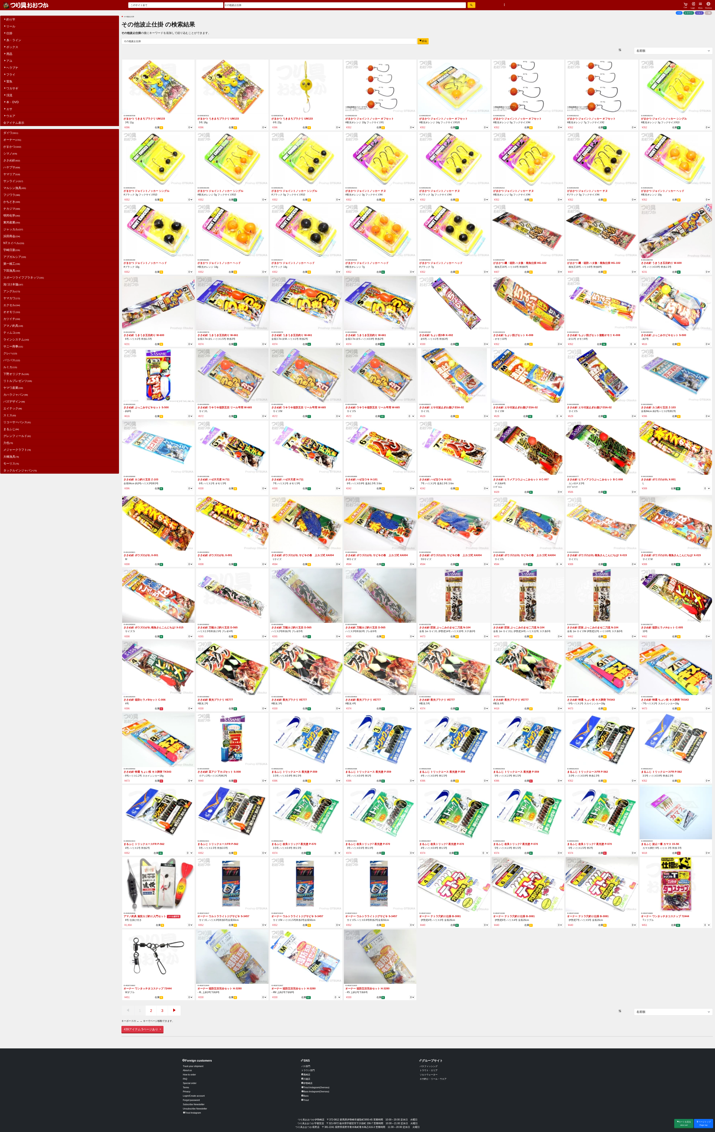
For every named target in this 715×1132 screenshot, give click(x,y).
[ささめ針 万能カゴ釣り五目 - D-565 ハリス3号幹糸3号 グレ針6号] (380, 595)
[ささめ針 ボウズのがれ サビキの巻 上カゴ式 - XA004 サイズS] (528, 523)
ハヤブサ (11, 167)
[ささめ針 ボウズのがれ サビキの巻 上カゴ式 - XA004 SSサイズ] (454, 523)
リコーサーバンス (17, 422)
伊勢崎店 (308, 1083)
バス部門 (305, 1066)
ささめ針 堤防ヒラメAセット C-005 (662, 627)
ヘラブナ (12, 67)
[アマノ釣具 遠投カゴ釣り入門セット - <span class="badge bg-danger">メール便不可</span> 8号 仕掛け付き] (158, 884)
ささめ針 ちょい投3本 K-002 (436, 335)
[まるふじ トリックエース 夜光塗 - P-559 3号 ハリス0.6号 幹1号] (380, 739)
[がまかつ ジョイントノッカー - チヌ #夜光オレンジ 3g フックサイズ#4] (380, 158)
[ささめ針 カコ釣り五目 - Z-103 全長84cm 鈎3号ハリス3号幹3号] (158, 447)
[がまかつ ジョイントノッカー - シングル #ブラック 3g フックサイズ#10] (158, 158)
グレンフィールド (17, 436)
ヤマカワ (11, 298)
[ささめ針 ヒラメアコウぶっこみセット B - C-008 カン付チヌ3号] (602, 447)
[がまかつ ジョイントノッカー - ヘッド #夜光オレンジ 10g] (676, 158)
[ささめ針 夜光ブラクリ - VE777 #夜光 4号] (380, 667)
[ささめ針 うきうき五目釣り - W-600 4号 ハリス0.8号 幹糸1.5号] (676, 231)
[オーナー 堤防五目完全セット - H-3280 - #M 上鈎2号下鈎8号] (306, 956)
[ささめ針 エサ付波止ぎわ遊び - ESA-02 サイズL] (454, 375)
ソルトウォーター (429, 1074)
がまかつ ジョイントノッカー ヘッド (662, 191)
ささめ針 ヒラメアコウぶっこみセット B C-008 (595, 479)
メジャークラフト (17, 449)
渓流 (9, 95)
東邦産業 (11, 222)
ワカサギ (12, 88)
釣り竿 (10, 19)
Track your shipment (193, 1066)
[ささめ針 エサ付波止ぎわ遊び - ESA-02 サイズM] (528, 375)
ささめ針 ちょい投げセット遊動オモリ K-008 (593, 335)
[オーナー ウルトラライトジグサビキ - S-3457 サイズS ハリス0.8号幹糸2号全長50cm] (380, 884)
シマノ (10, 153)
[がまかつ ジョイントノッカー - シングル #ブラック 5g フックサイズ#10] (306, 158)
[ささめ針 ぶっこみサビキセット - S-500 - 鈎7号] (676, 303)
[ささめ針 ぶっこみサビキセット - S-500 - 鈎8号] (158, 375)
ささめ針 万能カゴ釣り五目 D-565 (218, 627)
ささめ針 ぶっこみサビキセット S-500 (663, 335)
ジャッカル (13, 229)
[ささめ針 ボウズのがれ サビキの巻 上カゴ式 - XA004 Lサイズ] (306, 523)
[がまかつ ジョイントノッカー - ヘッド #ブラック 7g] (454, 231)
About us (187, 1070)
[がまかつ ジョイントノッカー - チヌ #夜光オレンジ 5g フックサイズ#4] (528, 158)
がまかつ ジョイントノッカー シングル (664, 118)
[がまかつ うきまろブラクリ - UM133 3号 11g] (158, 86)
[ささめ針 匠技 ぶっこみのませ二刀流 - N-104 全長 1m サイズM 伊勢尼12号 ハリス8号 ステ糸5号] (602, 595)
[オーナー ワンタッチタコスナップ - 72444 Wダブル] (158, 956)
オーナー (12, 139)
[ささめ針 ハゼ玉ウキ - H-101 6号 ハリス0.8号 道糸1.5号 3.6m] (380, 447)
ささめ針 (11, 160)
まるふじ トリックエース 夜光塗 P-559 (294, 771)
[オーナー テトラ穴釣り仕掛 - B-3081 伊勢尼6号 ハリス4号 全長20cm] (528, 884)
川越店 (307, 1079)
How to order (189, 1074)
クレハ (10, 353)
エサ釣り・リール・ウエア (433, 1079)
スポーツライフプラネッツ (23, 277)
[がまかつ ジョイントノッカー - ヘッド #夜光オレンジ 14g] (232, 231)
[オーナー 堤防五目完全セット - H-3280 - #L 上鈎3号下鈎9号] (232, 956)
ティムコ (11, 332)
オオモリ (11, 312)
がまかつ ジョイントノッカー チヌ (365, 191)
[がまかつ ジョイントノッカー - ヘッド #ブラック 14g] (306, 231)
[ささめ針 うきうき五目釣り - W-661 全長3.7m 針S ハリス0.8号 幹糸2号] (380, 303)
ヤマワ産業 (13, 387)
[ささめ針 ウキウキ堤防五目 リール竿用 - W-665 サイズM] (306, 375)
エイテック (12, 408)
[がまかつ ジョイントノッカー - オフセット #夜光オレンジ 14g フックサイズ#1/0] (454, 86)
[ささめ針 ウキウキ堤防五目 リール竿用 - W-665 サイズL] (232, 375)
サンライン (13, 181)
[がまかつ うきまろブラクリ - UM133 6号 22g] (306, 86)
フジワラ (11, 194)
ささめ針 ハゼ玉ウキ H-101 (361, 479)
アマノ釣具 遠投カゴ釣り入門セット (151, 916)
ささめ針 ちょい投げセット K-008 (513, 335)
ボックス (12, 47)
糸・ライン (13, 40)
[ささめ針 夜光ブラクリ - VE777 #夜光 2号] (232, 667)
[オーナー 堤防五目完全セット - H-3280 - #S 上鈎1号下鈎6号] (380, 956)
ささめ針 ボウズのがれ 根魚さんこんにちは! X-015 (597, 555)
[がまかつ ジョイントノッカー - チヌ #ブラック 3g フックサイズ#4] (454, 158)
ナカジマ (11, 208)
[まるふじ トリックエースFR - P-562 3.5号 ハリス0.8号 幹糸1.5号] (676, 739)
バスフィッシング (429, 1066)
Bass (306, 1096)
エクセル (11, 305)
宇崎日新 (11, 250)
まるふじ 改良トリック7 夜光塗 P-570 (293, 844)
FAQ (185, 1079)
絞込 (424, 40)
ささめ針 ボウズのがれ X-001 (658, 479)
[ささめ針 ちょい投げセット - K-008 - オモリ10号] (528, 303)
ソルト (699, 13)
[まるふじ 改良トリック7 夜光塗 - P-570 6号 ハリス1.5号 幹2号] (602, 812)
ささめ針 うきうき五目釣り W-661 (218, 335)
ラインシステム (16, 339)
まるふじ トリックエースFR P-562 (587, 771)
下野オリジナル (16, 374)
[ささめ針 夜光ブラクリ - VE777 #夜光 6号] (528, 667)
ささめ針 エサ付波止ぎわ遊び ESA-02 (441, 407)
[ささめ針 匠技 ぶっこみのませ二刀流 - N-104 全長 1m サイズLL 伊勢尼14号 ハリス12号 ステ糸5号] (528, 595)
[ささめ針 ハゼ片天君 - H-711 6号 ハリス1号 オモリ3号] (232, 447)
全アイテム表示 (13, 122)
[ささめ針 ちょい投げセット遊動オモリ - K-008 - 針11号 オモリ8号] (602, 303)
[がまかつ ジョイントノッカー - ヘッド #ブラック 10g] (158, 231)
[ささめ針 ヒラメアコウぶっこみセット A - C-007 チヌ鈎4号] (528, 447)
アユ (9, 60)
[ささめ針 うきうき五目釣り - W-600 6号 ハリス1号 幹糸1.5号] (158, 303)
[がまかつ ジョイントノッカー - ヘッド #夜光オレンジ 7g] (380, 231)
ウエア (10, 115)
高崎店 (307, 1074)
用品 (9, 53)
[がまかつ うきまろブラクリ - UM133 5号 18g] (232, 86)
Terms (186, 1087)
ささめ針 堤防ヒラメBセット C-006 (145, 699)
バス (679, 13)
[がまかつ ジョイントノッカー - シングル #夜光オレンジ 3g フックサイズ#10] (676, 86)
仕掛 (9, 33)
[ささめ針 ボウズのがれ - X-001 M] (158, 523)
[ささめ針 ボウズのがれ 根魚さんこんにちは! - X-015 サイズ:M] (676, 523)
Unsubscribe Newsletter (195, 1108)
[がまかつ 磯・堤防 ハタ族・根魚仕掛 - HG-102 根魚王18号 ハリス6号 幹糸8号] (602, 231)
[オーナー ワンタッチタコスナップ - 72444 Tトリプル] (676, 884)
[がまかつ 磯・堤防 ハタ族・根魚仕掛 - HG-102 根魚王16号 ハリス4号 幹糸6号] (528, 231)
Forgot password (191, 1100)
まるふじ (11, 429)
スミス (9, 415)
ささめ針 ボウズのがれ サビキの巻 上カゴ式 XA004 (302, 555)
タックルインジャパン (20, 470)
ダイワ (10, 132)
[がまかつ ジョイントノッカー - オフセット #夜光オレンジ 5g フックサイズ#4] (528, 86)
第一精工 (11, 263)
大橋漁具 (11, 456)
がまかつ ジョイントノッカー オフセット (369, 118)
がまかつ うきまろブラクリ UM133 (144, 118)
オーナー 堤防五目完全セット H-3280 (220, 988)
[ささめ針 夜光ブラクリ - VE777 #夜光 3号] (306, 667)
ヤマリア (11, 174)
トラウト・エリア (429, 1070)
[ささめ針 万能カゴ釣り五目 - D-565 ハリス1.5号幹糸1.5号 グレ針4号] (232, 595)
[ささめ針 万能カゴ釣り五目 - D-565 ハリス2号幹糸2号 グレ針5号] (306, 595)
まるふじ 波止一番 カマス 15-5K (660, 844)
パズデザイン (14, 401)
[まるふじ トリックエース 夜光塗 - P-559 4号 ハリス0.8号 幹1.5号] (454, 739)
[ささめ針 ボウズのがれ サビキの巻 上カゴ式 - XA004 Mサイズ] (380, 523)
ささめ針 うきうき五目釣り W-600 (661, 263)
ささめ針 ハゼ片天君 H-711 (214, 479)
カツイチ (11, 318)
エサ (9, 109)
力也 (8, 442)
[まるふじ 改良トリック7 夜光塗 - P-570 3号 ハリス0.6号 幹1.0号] (380, 812)
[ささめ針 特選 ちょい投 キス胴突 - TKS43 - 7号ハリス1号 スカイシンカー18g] (676, 667)
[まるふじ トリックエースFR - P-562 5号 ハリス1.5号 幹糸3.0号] (232, 812)
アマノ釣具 (13, 325)
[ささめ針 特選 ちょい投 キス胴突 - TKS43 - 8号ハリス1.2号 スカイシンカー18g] (158, 739)
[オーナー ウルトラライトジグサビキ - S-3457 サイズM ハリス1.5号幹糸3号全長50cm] (306, 884)
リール (10, 26)
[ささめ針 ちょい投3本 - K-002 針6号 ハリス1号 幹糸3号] (454, 303)
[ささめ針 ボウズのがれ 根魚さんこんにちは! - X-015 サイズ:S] (158, 595)
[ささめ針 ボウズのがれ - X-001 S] (232, 523)
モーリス (11, 463)
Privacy (186, 1091)
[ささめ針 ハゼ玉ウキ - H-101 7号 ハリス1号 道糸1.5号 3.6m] (454, 447)
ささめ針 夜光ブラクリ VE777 (215, 699)
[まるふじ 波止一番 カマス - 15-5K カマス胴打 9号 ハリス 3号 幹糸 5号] (676, 812)
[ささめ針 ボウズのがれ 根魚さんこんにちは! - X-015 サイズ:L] (602, 523)
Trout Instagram (193, 1113)
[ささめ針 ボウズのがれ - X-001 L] (676, 447)
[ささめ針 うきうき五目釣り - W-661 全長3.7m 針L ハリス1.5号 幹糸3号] (232, 303)
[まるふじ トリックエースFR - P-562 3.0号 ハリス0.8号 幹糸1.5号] (602, 739)
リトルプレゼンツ (17, 380)
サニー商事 (13, 346)
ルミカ (10, 367)
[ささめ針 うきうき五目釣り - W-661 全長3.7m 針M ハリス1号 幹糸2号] (306, 303)
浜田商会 (11, 236)
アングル (11, 291)
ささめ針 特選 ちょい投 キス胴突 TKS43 (591, 699)
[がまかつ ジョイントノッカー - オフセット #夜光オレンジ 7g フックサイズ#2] (602, 86)
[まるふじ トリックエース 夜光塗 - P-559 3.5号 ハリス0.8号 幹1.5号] (306, 739)
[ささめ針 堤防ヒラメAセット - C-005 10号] (676, 595)
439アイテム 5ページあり (141, 1029)
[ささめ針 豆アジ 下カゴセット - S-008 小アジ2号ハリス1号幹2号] (232, 739)
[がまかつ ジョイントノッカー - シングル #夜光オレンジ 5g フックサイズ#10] (232, 158)
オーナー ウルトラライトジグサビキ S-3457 (223, 916)
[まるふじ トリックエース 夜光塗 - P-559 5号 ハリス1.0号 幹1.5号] (528, 739)
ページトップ (704, 1123)
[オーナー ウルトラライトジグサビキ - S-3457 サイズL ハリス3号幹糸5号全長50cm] (232, 884)
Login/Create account (194, 1096)
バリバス (11, 360)
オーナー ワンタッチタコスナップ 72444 (665, 916)
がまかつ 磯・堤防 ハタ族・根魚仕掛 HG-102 (519, 263)
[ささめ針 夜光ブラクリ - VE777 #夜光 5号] (454, 667)
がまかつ (12, 146)
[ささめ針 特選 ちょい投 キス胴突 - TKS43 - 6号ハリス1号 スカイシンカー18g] (602, 667)
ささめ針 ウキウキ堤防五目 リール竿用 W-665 (225, 407)
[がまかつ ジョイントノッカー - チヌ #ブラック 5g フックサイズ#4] (602, 158)
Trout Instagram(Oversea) (316, 1087)
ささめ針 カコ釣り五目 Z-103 (658, 407)
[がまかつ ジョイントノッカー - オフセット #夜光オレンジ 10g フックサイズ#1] (380, 86)
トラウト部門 (308, 1070)
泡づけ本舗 (13, 284)
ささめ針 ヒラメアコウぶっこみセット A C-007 (521, 479)
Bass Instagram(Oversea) (316, 1091)
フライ (10, 74)
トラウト (689, 13)
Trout (306, 1100)
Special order (189, 1083)
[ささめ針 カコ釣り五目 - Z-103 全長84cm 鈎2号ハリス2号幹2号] (676, 375)
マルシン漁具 (14, 188)
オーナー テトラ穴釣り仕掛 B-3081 (440, 916)
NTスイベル (13, 243)
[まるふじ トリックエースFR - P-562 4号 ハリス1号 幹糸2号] (158, 812)
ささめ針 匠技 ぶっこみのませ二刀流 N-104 (445, 627)
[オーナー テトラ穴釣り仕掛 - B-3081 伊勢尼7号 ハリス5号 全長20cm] (602, 884)
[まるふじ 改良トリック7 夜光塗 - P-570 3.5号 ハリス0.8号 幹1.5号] (306, 812)
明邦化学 (11, 215)
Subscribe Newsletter (193, 1104)
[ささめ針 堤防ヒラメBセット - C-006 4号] (158, 667)
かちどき (11, 201)
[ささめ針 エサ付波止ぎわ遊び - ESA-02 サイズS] (602, 375)
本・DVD (12, 102)
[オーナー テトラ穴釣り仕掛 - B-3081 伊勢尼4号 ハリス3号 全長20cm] (454, 884)
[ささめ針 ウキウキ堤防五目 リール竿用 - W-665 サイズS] (380, 375)
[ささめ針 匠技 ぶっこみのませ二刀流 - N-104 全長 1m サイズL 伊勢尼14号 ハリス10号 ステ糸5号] (454, 595)
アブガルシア (14, 256)
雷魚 (9, 81)
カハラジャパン (15, 394)
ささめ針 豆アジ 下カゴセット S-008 (219, 771)
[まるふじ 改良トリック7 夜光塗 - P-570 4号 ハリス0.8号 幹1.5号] (454, 812)
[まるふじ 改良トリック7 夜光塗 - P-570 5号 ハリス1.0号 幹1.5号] (528, 812)
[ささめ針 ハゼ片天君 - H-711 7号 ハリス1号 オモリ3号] (306, 447)
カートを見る (685, 1123)
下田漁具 (11, 270)
